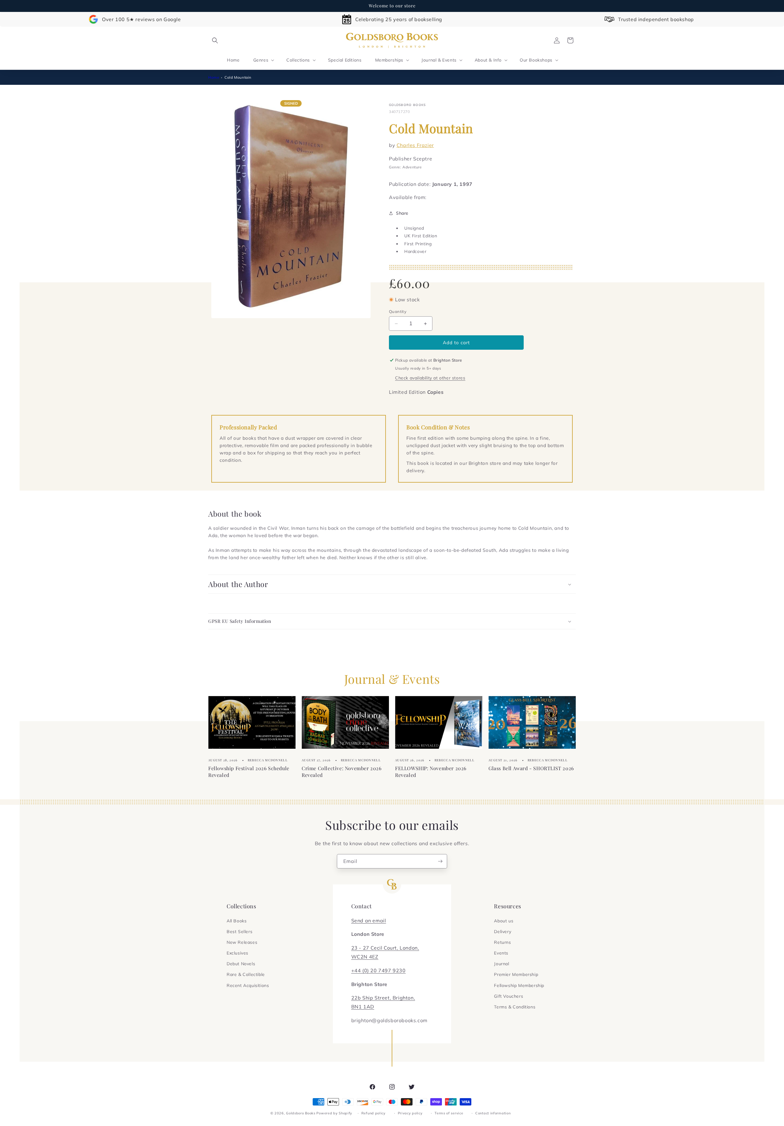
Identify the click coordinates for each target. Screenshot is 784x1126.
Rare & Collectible (246, 974)
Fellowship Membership (519, 985)
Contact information (493, 1113)
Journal (501, 963)
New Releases (242, 942)
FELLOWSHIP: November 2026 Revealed (430, 771)
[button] (215, 40)
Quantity (397, 311)
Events (501, 953)
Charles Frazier (415, 145)
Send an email (368, 920)
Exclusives (237, 953)
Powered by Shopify (334, 1113)
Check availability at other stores (430, 378)
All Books (237, 921)
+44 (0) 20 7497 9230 (378, 970)
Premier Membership (516, 974)
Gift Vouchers (508, 996)
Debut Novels (241, 963)
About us (503, 921)
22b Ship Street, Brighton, (383, 998)
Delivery (502, 931)
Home (213, 77)
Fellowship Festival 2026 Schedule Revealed (248, 771)
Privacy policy (410, 1113)
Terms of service (449, 1113)
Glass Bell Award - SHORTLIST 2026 (531, 768)
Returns (502, 942)
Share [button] (402, 213)
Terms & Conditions (514, 1007)
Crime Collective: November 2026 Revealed (342, 771)
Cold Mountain (237, 77)
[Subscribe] (440, 861)
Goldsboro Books (300, 1113)
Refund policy (373, 1113)
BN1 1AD (362, 1007)
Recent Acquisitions (248, 985)
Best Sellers (239, 931)
